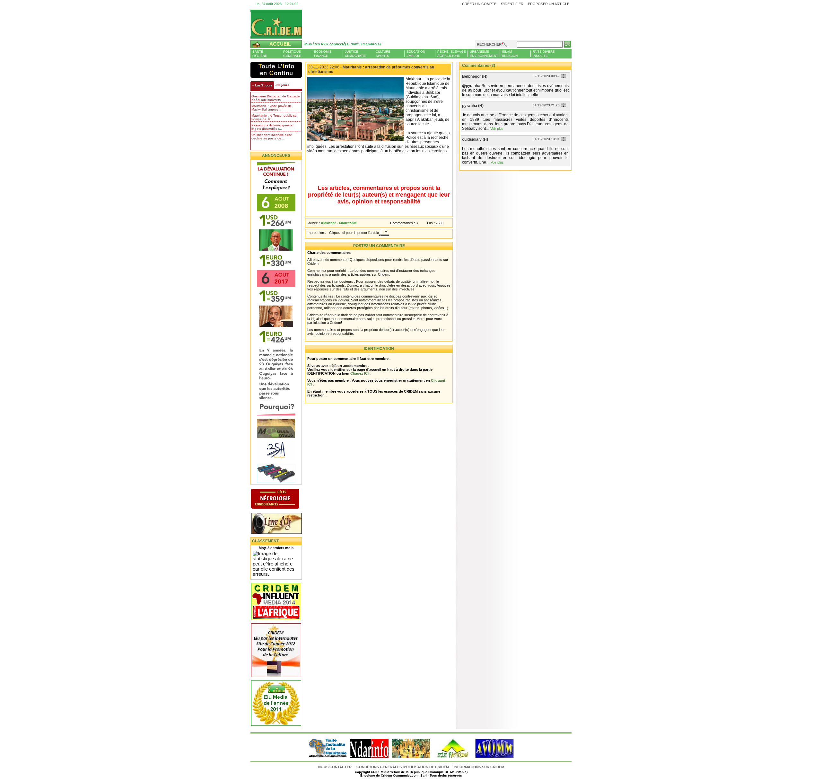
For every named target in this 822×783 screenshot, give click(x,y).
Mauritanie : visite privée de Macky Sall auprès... (271, 107)
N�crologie (281, 499)
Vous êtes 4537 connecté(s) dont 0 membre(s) (342, 44)
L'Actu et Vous (276, 70)
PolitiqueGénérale (292, 54)
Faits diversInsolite (544, 54)
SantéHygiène (259, 54)
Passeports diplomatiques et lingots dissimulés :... (272, 126)
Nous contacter (335, 767)
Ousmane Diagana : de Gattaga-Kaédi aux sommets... (275, 98)
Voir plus (496, 128)
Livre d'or (281, 524)
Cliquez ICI (359, 373)
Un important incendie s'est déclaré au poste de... (271, 136)
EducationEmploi (416, 54)
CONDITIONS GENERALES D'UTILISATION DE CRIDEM (402, 767)
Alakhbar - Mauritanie (339, 223)
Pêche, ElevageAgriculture (451, 54)
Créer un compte (479, 4)
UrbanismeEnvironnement (484, 54)
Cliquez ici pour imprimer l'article (354, 233)
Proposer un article (548, 4)
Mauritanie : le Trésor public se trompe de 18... (274, 117)
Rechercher (489, 44)
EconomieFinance (323, 54)
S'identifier (512, 4)
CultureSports (383, 54)
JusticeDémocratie (355, 54)
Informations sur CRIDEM (479, 767)
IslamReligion (510, 54)
